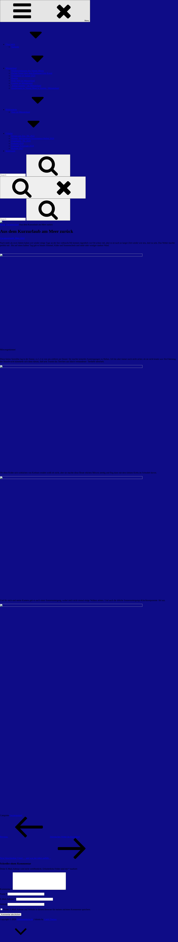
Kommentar (6, 889)
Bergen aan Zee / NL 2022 (23, 136)
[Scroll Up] (21, 941)
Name (3, 894)
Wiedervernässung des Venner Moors (27, 71)
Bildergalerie (11, 109)
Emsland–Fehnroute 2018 (22, 146)
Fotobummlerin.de (25, 919)
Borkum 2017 (17, 148)
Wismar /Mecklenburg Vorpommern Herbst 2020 (32, 138)
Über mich (10, 44)
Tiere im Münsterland (20, 112)
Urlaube (9, 133)
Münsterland (11, 68)
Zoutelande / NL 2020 (21, 141)
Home (2, 224)
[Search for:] (13, 175)
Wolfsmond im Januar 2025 (23, 76)
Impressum (10, 151)
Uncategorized (12, 224)
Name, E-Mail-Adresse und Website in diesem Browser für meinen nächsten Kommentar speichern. (47, 909)
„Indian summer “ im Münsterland (26, 86)
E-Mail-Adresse (8, 899)
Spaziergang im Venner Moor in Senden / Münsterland (35, 88)
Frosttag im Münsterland (22, 83)
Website (3, 904)
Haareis (14, 78)
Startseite (15, 47)
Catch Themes (50, 919)
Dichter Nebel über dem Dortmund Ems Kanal (31, 73)
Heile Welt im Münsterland (23, 81)
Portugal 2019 (17, 143)
